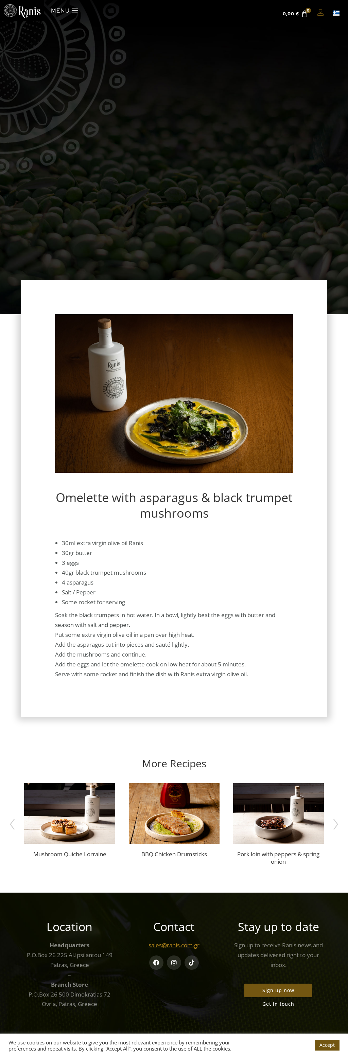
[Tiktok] (192, 962)
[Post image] (69, 813)
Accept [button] (327, 1045)
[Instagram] (174, 962)
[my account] (320, 12)
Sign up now (278, 990)
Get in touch (278, 1004)
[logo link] (22, 10)
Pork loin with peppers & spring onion (278, 857)
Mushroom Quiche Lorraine (69, 854)
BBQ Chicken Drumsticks (174, 854)
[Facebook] (156, 962)
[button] (12, 824)
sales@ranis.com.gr (174, 945)
